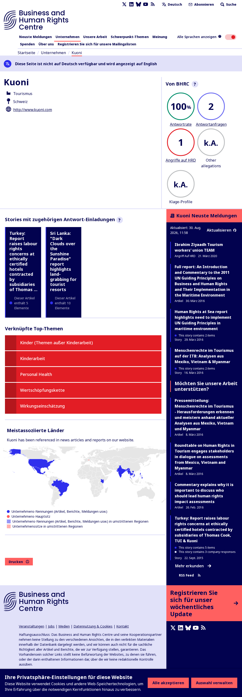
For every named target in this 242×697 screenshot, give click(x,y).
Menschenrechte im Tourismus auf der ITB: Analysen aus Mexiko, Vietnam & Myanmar (204, 356)
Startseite (26, 52)
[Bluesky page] (138, 4)
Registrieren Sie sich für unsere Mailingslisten (97, 44)
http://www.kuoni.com (32, 109)
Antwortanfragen (211, 124)
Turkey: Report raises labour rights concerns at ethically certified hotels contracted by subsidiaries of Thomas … (23, 261)
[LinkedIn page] (131, 4)
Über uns (46, 44)
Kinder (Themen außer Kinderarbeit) (56, 342)
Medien (64, 626)
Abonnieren (203, 4)
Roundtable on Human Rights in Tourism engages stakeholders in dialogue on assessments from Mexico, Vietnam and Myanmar (204, 457)
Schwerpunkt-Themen (130, 36)
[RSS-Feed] (153, 4)
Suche (230, 4)
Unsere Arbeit (95, 36)
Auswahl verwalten (214, 682)
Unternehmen (67, 36)
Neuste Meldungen (35, 36)
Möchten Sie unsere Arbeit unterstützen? (206, 386)
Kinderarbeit (32, 358)
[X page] (124, 4)
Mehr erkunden (189, 565)
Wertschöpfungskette (42, 390)
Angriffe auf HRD (181, 160)
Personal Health (36, 374)
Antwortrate (181, 124)
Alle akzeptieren (168, 682)
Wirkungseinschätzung (42, 406)
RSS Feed (186, 575)
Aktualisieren (219, 230)
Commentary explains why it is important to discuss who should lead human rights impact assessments (204, 493)
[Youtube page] (145, 4)
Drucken (16, 561)
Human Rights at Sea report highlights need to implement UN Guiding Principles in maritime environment (203, 320)
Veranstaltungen (31, 626)
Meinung (159, 36)
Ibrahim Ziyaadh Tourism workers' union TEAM (199, 247)
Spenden (27, 44)
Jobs (51, 626)
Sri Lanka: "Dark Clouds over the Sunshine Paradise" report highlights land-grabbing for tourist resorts (63, 261)
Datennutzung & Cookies (92, 626)
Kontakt (122, 626)
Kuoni (77, 52)
